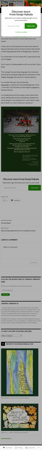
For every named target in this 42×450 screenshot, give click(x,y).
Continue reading (21, 32)
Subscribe (31, 26)
